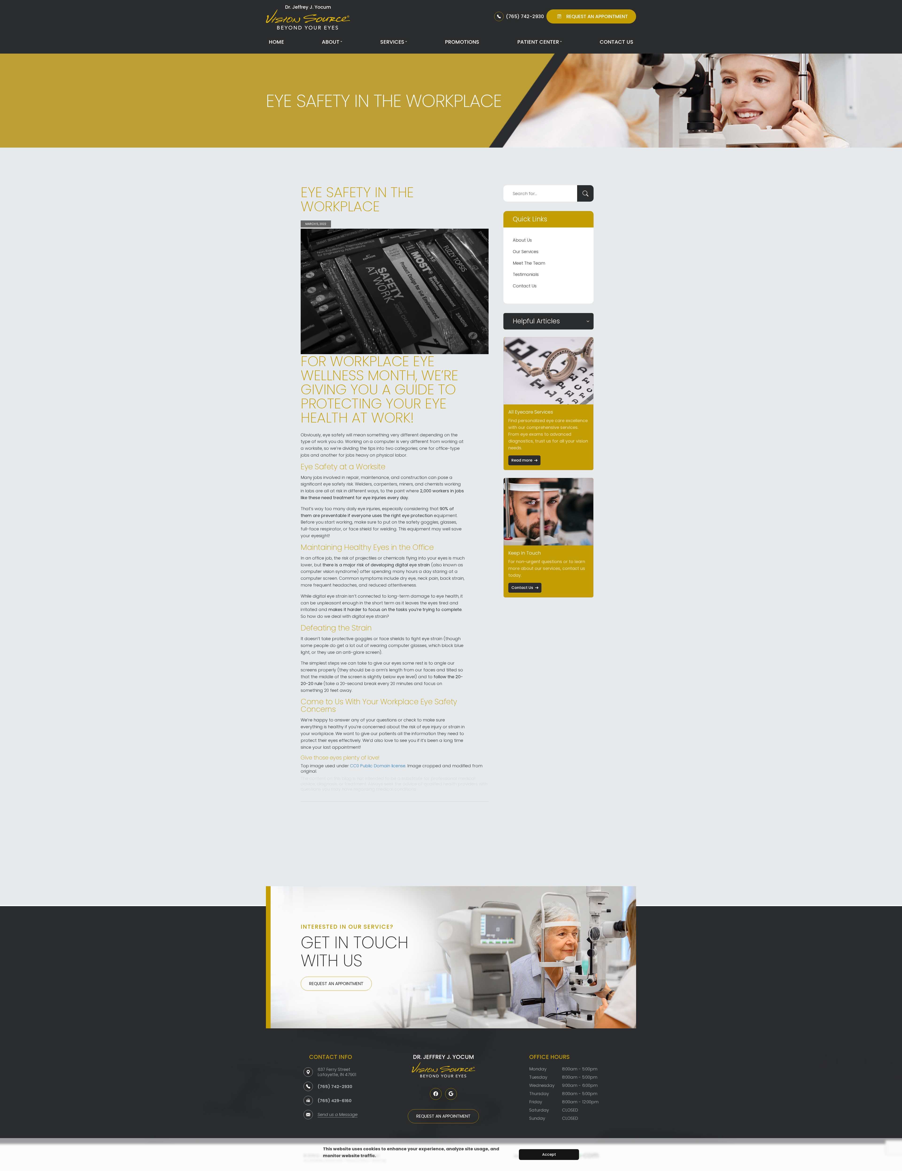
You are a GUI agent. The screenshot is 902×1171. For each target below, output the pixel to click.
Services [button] (392, 42)
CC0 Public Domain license (377, 766)
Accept (549, 1154)
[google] (451, 1094)
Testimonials (526, 274)
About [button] (330, 42)
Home (276, 42)
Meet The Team (529, 263)
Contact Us (616, 42)
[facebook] (436, 1094)
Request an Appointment (336, 984)
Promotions (462, 42)
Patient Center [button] (538, 42)
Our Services (525, 252)
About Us (522, 240)
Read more (521, 460)
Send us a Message (338, 1115)
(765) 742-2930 (335, 1086)
